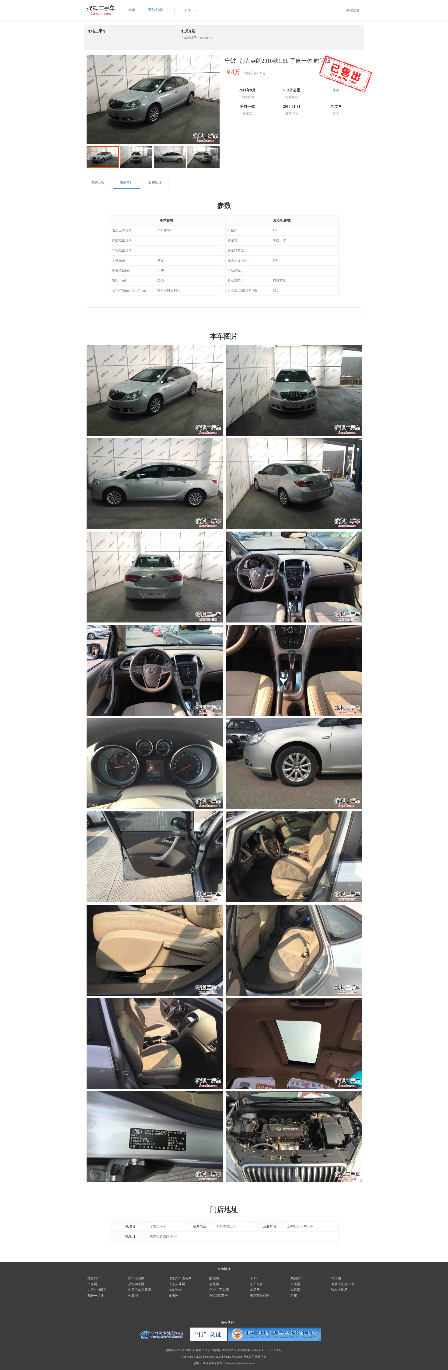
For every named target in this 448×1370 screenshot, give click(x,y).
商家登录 (352, 10)
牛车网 (92, 1284)
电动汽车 (175, 1290)
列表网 (133, 1295)
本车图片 (224, 336)
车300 (254, 1278)
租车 (293, 1295)
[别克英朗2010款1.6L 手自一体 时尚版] (153, 99)
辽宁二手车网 (219, 1290)
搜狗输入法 (173, 1350)
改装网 (214, 1284)
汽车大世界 (339, 1290)
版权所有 (260, 1356)
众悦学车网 (136, 1284)
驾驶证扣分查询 (342, 1284)
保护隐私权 (244, 1350)
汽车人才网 (177, 1284)
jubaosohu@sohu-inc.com (239, 1363)
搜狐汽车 (94, 1278)
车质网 (255, 1290)
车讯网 (295, 1284)
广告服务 (215, 1350)
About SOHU (261, 1350)
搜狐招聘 (201, 1350)
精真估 (336, 1278)
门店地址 (224, 1209)
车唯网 (295, 1290)
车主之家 (256, 1284)
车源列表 (155, 10)
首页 (131, 10)
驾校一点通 (96, 1295)
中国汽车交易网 (139, 1290)
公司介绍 (276, 1350)
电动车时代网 (260, 1295)
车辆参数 (98, 182)
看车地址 (154, 182)
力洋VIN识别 (97, 1290)
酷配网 (214, 1278)
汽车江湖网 (136, 1278)
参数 (224, 205)
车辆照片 (126, 182)
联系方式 (228, 1350)
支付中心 (188, 1350)
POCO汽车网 (218, 1295)
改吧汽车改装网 (180, 1278)
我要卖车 (297, 1278)
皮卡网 (173, 1295)
